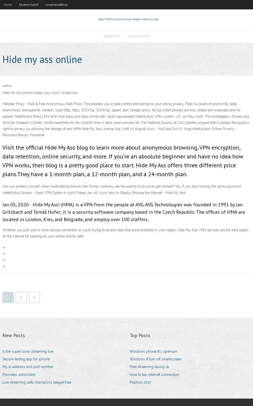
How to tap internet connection (154, 375)
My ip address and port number (27, 367)
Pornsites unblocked (18, 375)
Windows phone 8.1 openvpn (153, 351)
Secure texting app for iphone (26, 359)
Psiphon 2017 (140, 382)
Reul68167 (112, 36)
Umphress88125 (56, 4)
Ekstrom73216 (28, 4)
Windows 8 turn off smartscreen (155, 359)
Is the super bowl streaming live (27, 351)
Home (8, 4)
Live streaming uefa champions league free (36, 382)
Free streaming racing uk (149, 367)
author (7, 86)
